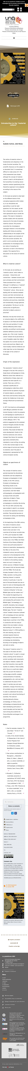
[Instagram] (18, 10)
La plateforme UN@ (8, 956)
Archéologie (15, 118)
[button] (14, 38)
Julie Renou (19, 144)
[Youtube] (21, 10)
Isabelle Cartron (8, 144)
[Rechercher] (13, 9)
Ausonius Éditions (10, 822)
